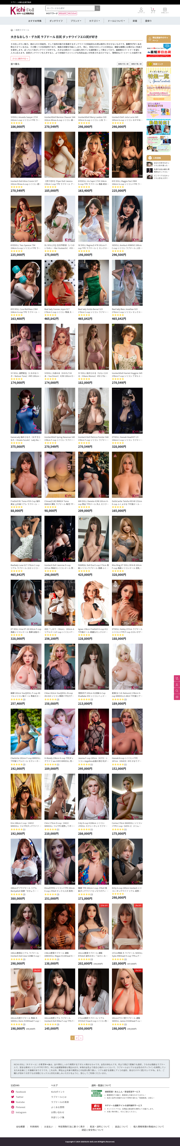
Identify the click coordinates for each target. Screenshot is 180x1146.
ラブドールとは (58, 1096)
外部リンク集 (57, 1117)
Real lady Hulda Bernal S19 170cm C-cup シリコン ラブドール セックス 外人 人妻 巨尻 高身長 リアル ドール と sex (93, 310)
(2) (24, 699)
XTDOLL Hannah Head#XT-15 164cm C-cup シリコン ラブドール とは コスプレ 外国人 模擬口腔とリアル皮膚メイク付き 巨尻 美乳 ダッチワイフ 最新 (127, 438)
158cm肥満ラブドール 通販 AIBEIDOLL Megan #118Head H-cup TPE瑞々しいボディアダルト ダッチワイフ (58, 954)
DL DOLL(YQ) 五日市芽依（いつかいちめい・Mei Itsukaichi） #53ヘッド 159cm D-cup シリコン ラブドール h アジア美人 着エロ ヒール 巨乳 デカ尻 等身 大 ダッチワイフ (59, 247)
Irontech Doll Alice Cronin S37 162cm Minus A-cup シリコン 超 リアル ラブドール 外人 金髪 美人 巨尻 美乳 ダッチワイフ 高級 (25, 182)
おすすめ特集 (35, 20)
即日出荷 (62, 13)
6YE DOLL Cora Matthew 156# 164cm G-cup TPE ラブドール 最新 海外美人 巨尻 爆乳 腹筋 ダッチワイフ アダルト (26, 310)
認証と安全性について (93, 1129)
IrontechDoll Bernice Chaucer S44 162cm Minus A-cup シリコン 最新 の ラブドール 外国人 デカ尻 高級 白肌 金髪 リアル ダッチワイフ (59, 118)
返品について (121, 1126)
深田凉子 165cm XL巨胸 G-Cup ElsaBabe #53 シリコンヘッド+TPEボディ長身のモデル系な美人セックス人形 (93, 694)
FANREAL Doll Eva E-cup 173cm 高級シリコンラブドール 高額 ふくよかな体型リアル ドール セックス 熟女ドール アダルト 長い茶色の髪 (93, 566)
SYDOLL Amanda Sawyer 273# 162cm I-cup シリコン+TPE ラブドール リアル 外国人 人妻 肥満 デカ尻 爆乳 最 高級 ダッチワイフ (26, 118)
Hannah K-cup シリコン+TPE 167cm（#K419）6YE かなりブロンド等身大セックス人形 (126, 759)
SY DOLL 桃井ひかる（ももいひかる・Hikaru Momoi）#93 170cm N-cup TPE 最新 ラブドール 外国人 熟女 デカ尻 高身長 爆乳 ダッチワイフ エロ (93, 374)
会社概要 (20, 1126)
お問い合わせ (57, 1112)
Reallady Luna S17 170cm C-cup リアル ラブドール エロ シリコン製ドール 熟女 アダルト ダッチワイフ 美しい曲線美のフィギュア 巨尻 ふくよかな (26, 566)
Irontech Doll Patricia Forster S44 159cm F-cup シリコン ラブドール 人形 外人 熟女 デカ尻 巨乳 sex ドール (93, 438)
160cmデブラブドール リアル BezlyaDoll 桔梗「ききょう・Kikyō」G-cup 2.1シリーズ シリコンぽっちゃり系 (26, 889)
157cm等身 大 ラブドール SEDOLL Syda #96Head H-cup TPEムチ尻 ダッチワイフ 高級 (127, 954)
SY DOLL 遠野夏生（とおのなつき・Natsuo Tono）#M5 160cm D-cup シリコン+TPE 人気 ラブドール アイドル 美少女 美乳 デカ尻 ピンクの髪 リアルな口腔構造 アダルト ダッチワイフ (26, 374)
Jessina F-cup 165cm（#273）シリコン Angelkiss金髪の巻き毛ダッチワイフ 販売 (93, 759)
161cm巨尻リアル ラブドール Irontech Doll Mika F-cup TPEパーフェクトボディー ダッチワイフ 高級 (59, 1019)
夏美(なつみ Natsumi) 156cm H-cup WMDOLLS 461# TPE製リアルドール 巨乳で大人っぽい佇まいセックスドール (127, 694)
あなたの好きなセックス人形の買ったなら (161, 164)
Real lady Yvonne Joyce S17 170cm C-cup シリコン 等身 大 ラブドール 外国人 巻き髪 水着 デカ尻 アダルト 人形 (59, 310)
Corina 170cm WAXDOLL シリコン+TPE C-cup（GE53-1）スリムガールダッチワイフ (127, 824)
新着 (135, 20)
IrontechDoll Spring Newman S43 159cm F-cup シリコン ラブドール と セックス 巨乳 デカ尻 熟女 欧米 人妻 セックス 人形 (59, 438)
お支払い (48, 1126)
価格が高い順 (136, 64)
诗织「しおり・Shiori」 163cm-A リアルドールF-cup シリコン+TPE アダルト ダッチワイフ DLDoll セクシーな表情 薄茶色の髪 (59, 630)
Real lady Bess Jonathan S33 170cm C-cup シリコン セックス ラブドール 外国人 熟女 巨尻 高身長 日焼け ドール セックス (126, 310)
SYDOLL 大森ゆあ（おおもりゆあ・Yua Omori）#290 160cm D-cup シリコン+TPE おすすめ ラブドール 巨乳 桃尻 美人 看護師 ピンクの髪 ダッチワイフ (59, 374)
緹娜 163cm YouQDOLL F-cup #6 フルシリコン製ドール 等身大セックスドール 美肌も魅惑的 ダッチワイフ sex (26, 694)
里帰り (148, 20)
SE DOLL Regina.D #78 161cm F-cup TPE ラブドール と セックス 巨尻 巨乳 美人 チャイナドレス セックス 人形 (93, 247)
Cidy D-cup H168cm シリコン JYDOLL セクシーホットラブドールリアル (92, 824)
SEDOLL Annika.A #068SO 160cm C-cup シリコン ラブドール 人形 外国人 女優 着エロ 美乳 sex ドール (127, 247)
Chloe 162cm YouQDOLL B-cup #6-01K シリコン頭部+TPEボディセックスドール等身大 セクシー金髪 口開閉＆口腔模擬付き (59, 694)
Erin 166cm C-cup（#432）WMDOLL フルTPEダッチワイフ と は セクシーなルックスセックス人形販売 (26, 824)
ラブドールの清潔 (60, 1102)
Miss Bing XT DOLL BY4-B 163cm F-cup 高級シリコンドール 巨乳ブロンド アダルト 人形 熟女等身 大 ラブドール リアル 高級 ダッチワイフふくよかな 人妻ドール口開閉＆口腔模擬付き (127, 566)
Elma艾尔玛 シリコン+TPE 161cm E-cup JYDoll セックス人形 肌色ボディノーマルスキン (59, 889)
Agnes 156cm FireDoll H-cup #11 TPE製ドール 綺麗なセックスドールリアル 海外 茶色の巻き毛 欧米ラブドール (93, 630)
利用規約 (34, 1126)
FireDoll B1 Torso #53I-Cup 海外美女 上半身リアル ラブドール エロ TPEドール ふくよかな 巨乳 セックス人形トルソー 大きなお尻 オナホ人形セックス (26, 502)
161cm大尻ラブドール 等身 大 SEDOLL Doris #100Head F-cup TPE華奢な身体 (25, 1019)
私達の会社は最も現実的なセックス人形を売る (161, 170)
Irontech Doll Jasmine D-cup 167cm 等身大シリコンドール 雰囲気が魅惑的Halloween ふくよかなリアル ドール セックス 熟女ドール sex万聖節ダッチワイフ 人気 (59, 566)
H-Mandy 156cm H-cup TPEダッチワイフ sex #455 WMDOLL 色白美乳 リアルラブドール (59, 759)
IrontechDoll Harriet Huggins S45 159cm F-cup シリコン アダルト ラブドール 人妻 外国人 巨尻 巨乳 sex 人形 (127, 374)
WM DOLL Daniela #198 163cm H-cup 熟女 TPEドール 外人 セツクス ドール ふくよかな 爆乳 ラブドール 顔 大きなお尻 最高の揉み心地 (93, 502)
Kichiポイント (58, 1091)
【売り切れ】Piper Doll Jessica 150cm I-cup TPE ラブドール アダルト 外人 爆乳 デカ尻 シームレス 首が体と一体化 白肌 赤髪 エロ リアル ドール (59, 182)
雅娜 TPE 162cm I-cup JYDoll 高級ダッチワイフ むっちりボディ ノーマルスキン (93, 889)
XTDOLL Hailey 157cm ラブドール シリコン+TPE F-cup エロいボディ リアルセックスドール (127, 630)
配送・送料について (100, 1126)
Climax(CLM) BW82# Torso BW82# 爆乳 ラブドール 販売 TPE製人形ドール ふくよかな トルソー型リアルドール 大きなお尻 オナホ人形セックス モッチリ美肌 (59, 502)
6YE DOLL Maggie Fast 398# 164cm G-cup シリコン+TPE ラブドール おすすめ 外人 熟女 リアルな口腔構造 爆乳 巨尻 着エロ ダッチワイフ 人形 (127, 182)
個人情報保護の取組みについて (148, 1126)
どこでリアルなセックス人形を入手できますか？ (161, 176)
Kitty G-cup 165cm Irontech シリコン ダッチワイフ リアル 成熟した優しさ (127, 889)
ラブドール (45, 1064)
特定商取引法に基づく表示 (71, 1126)
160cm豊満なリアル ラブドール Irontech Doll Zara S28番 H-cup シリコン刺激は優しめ (25, 954)
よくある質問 (57, 1107)
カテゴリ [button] (93, 20)
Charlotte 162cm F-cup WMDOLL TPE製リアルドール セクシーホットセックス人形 (26, 759)
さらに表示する (19, 58)
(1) (58, 764)
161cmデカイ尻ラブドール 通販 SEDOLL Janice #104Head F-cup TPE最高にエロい (126, 1019)
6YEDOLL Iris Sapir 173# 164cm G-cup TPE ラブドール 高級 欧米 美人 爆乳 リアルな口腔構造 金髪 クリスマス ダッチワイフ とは (92, 182)
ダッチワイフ (56, 20)
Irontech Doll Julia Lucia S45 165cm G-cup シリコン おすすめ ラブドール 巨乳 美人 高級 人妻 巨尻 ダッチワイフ (127, 118)
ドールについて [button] (115, 20)
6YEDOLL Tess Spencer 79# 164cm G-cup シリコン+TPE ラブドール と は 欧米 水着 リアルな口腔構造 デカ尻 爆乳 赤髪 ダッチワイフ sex (26, 247)
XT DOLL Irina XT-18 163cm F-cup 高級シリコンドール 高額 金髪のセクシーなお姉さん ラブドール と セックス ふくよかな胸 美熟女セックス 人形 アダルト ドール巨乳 (26, 630)
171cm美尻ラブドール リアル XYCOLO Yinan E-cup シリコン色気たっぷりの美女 (93, 1019)
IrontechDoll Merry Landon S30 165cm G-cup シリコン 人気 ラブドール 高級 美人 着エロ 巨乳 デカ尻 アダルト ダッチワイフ (93, 118)
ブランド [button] (75, 20)
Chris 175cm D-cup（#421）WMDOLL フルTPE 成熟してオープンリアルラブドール (59, 824)
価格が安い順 (123, 64)
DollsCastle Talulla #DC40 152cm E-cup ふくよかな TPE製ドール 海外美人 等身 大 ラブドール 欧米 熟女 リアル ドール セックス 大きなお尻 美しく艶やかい (127, 502)
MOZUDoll (72, 13)
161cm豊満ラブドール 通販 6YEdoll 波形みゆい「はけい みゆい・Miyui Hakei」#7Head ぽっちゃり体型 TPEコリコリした (93, 954)
